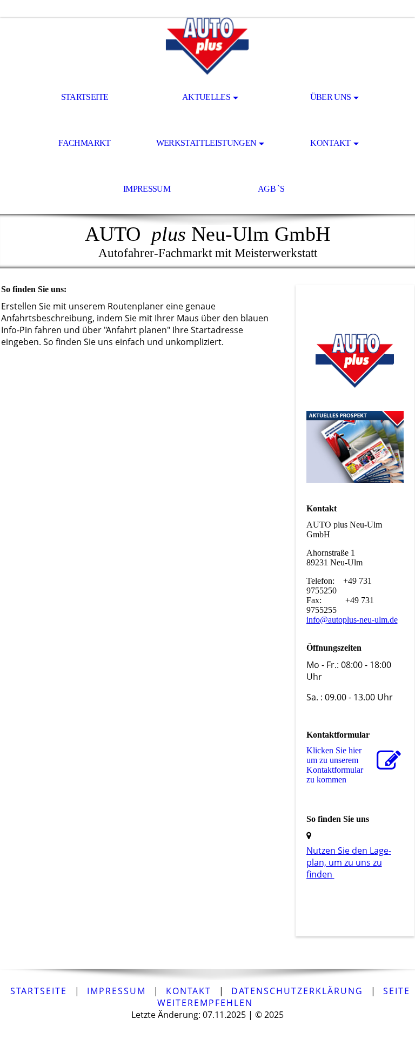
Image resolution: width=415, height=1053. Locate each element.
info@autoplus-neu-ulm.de (352, 619)
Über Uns (330, 97)
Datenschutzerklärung (297, 991)
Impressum (146, 188)
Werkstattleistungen (206, 142)
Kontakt (330, 142)
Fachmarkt (84, 142)
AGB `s (271, 188)
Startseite (85, 97)
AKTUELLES (206, 97)
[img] (207, 46)
